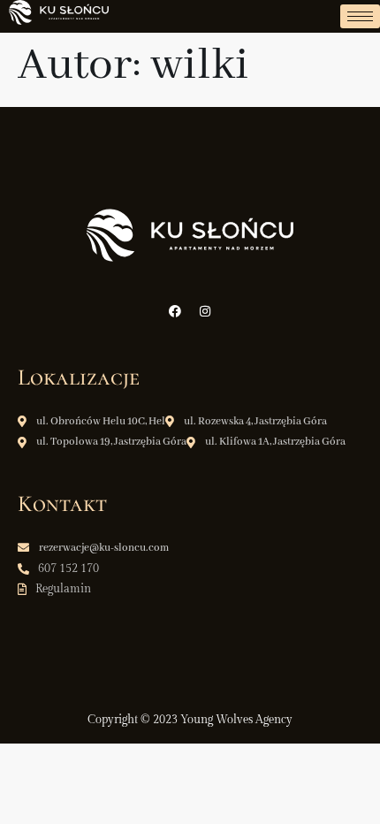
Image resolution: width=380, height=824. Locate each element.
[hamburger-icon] (360, 16)
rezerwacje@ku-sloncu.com (104, 547)
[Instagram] (205, 311)
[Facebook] (175, 311)
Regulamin (63, 589)
